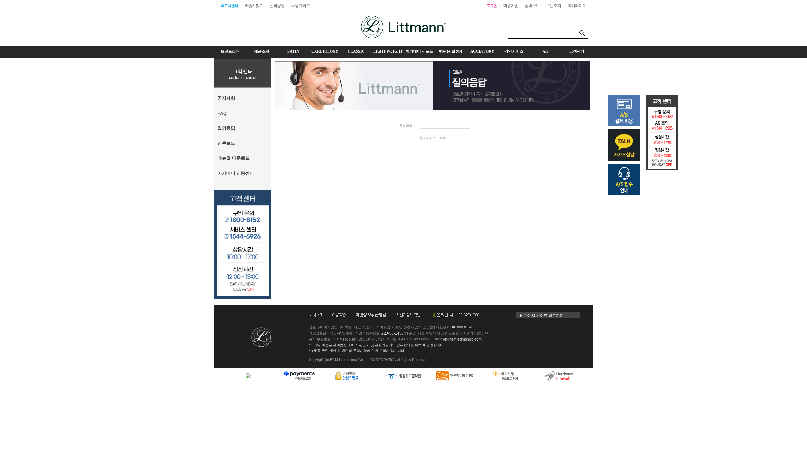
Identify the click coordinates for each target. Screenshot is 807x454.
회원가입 (510, 5)
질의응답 (277, 5)
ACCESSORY (482, 51)
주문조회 (553, 5)
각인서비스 (513, 51)
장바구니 (532, 5)
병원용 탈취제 (451, 51)
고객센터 (576, 51)
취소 (432, 138)
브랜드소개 (230, 51)
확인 (422, 138)
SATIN (293, 51)
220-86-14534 (393, 333)
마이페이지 (576, 5)
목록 (442, 138)
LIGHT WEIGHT (388, 51)
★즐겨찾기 (253, 5)
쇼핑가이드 (300, 5)
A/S (546, 51)
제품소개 (261, 51)
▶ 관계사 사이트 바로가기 (541, 315)
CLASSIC (356, 51)
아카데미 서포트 (419, 51)
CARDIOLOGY (324, 51)
